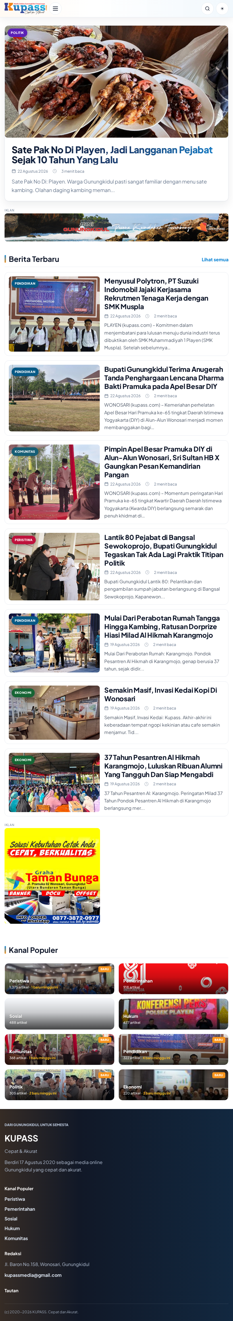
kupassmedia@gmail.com (33, 1275)
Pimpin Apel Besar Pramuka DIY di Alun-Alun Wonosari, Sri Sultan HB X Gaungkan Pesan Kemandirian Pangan (161, 462)
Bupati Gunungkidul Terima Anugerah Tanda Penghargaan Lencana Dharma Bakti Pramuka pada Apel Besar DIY (164, 377)
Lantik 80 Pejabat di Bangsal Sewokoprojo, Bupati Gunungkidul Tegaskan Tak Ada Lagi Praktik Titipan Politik (163, 550)
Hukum (12, 1228)
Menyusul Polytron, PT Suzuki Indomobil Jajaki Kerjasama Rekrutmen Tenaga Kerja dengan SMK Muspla (156, 293)
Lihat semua (215, 259)
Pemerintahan (20, 1209)
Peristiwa (15, 1199)
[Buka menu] (55, 8)
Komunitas (16, 1238)
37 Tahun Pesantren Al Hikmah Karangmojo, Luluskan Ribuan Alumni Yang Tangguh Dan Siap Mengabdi (163, 765)
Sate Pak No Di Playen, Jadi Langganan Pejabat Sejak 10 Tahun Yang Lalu (112, 154)
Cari (207, 8)
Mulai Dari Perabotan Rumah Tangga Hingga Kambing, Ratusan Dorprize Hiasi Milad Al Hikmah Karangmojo (162, 626)
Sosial (11, 1219)
